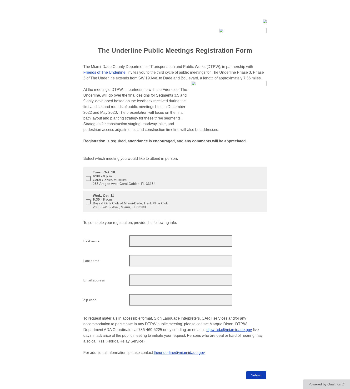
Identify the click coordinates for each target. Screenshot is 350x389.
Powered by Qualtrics (325, 384)
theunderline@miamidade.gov (179, 353)
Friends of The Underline (104, 72)
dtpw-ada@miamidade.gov (229, 330)
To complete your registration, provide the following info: (130, 223)
